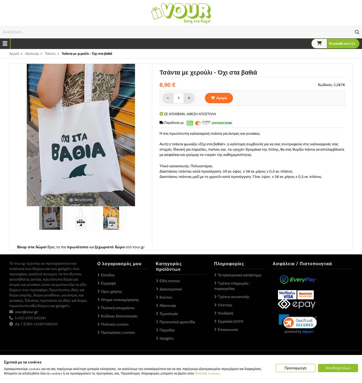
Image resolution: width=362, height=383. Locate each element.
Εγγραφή (108, 283)
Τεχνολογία (169, 314)
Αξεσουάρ (32, 54)
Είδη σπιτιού (170, 281)
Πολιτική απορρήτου (118, 308)
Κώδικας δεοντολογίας (119, 316)
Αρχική (14, 54)
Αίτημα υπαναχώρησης (120, 300)
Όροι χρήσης (111, 291)
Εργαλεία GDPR (230, 321)
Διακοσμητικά (171, 289)
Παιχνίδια (167, 330)
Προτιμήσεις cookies (118, 332)
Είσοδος (108, 275)
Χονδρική (225, 313)
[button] (357, 32)
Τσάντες (50, 54)
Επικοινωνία (228, 329)
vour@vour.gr (26, 312)
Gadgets (167, 338)
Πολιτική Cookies (207, 373)
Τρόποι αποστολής (234, 297)
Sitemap (225, 305)
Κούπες (166, 297)
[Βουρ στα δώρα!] (181, 12)
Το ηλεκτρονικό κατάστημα (239, 275)
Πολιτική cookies (115, 324)
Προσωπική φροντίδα (177, 322)
